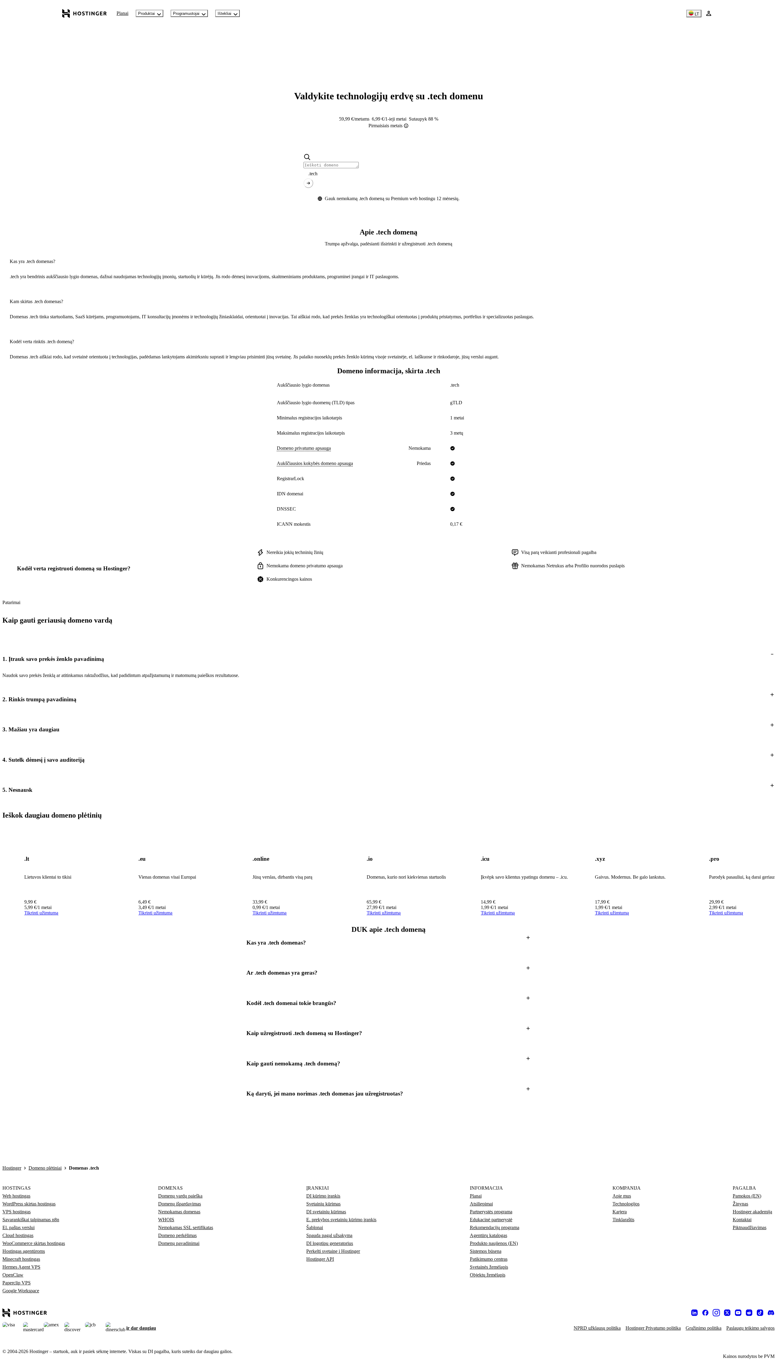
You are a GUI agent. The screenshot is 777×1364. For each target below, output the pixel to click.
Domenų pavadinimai (178, 1243)
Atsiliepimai (481, 1203)
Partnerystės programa (491, 1211)
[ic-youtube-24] (738, 1312)
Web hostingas (16, 1195)
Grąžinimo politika (703, 1328)
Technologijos (626, 1203)
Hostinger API (320, 1259)
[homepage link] (84, 13)
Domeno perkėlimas (177, 1235)
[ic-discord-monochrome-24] (771, 1312)
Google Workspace (20, 1290)
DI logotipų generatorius (329, 1243)
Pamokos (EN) (747, 1195)
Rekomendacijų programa (494, 1227)
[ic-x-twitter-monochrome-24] (727, 1312)
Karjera (619, 1211)
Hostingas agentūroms (23, 1251)
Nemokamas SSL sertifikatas (185, 1227)
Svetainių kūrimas (323, 1203)
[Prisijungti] (709, 13)
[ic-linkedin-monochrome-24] (694, 1312)
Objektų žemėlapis (487, 1274)
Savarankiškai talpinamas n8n (30, 1219)
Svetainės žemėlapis (489, 1267)
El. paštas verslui (18, 1227)
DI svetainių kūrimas (326, 1211)
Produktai (146, 13)
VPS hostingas (16, 1211)
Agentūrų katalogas (488, 1235)
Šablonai (314, 1227)
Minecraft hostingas (21, 1259)
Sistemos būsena (485, 1251)
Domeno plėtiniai (45, 1168)
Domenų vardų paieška (180, 1195)
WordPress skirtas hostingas (29, 1203)
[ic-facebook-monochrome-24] (705, 1312)
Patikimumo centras (488, 1259)
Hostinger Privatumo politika (653, 1328)
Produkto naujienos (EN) (494, 1243)
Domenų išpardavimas (179, 1203)
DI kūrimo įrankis (323, 1195)
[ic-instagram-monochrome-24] (716, 1312)
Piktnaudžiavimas (749, 1227)
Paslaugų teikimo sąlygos (750, 1328)
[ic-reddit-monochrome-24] (749, 1312)
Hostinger (11, 1168)
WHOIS (166, 1219)
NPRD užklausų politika (597, 1328)
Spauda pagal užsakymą (329, 1235)
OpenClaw (12, 1274)
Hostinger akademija (752, 1211)
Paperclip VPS (16, 1282)
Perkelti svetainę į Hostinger (333, 1251)
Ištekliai (224, 13)
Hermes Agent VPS (21, 1267)
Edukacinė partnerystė (491, 1219)
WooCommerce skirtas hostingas (33, 1243)
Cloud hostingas (17, 1235)
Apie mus (621, 1195)
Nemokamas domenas (179, 1211)
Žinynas (740, 1203)
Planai (122, 13)
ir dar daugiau (141, 1328)
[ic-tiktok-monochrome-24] (760, 1312)
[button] (388, 659)
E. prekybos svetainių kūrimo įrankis (341, 1219)
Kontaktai (742, 1219)
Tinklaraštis (623, 1219)
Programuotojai (186, 13)
